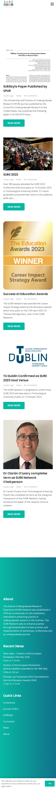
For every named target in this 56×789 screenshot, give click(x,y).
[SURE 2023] (28, 139)
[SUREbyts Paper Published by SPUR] (28, 49)
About (6, 734)
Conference (9, 702)
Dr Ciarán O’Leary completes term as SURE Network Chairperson (25, 477)
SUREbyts (8, 715)
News (18, 95)
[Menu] (52, 4)
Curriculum (9, 721)
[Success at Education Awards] (28, 223)
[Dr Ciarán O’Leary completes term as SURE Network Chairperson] (28, 421)
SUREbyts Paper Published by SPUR (25, 88)
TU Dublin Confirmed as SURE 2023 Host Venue (25, 378)
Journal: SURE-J (11, 708)
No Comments (30, 95)
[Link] (8, 4)
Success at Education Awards (25, 294)
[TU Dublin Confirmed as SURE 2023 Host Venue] (28, 342)
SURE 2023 (10, 174)
